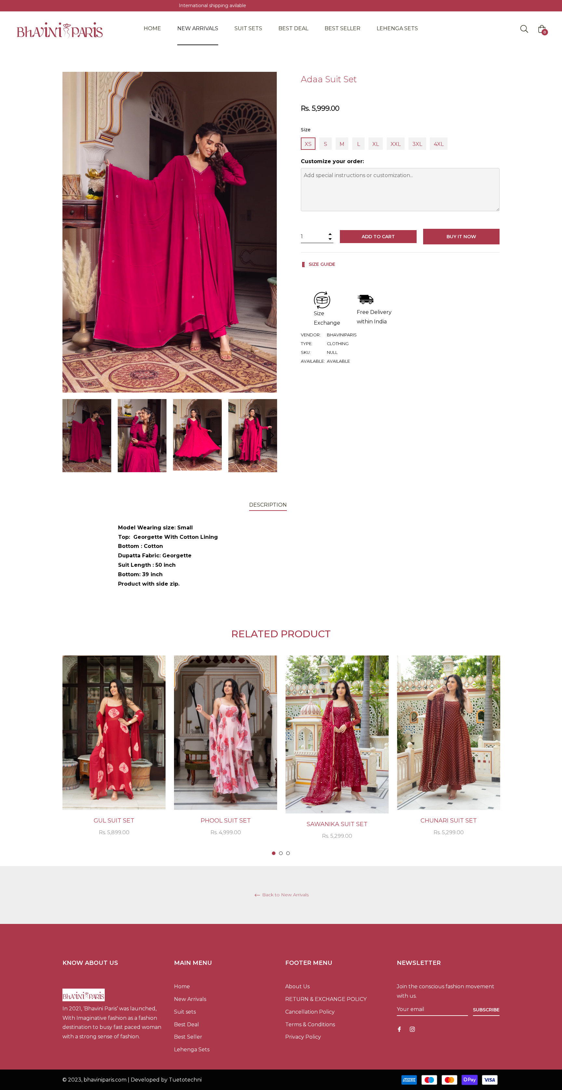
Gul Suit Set (114, 820)
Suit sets (185, 1012)
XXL (396, 144)
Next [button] (272, 435)
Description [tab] (268, 505)
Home (182, 986)
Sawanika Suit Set (337, 824)
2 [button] (281, 853)
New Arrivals (190, 999)
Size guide (321, 264)
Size (306, 130)
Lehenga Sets (191, 1049)
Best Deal (186, 1024)
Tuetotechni (185, 1080)
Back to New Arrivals (285, 895)
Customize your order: (332, 161)
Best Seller (188, 1037)
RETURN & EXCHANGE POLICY (326, 999)
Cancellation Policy (310, 1012)
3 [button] (288, 853)
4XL (439, 144)
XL (375, 144)
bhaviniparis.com (105, 1080)
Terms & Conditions (310, 1024)
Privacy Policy (303, 1037)
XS (308, 144)
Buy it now (461, 237)
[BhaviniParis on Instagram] (412, 1029)
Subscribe (486, 1010)
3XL (417, 144)
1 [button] (273, 853)
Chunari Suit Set (449, 820)
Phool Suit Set (226, 820)
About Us (297, 986)
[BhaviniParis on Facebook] (399, 1029)
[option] (114, 754)
